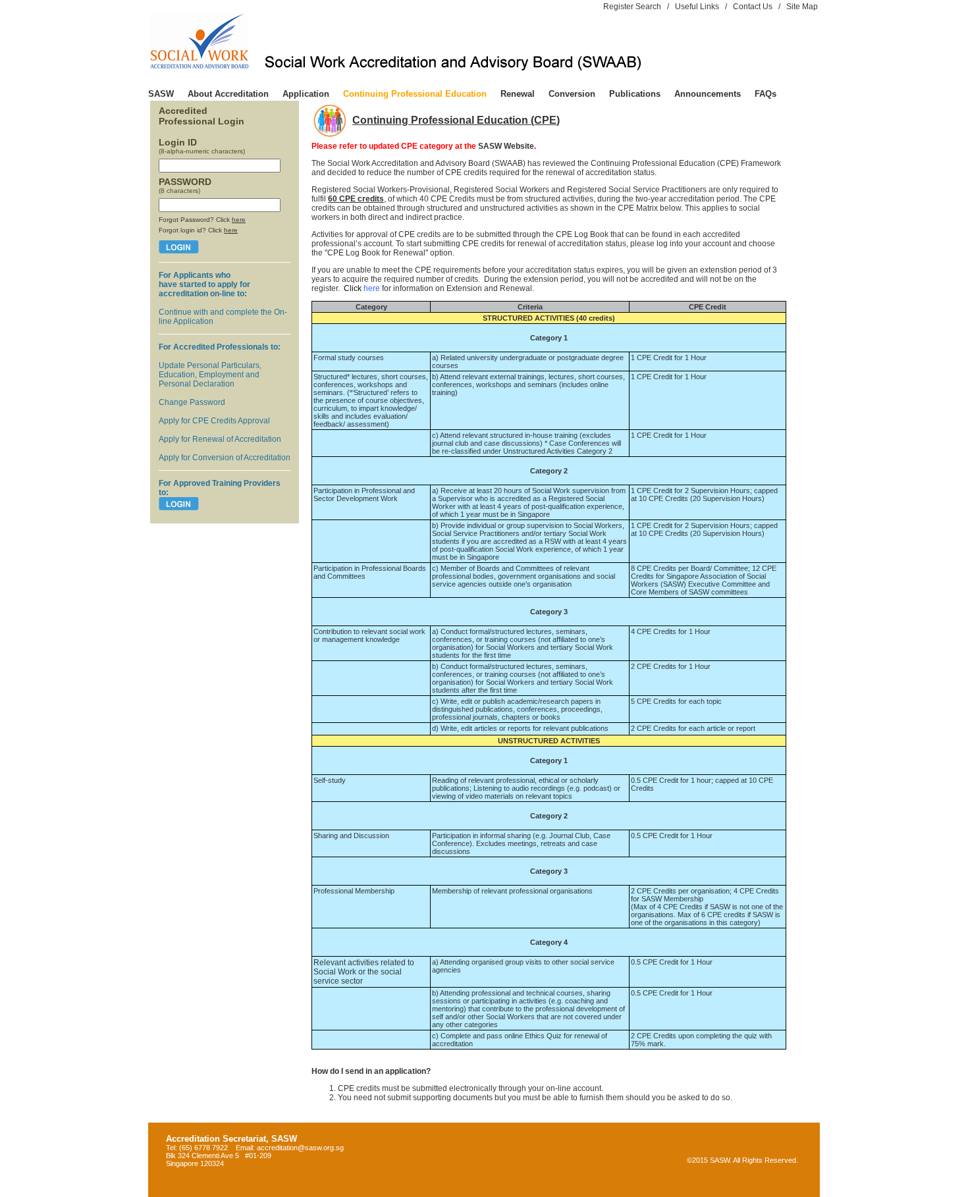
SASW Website (506, 146)
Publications (634, 94)
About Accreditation (228, 94)
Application (305, 94)
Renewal (517, 94)
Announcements (707, 94)
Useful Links (697, 6)
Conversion (572, 94)
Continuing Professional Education (415, 94)
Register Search (632, 6)
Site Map (802, 6)
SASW (161, 94)
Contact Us (752, 6)
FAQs (765, 94)
